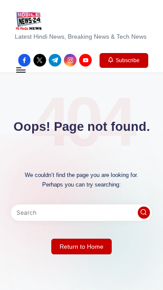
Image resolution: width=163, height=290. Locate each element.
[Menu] (20, 70)
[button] (124, 60)
